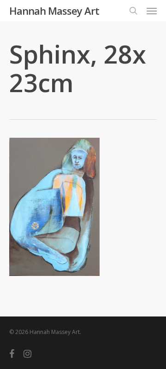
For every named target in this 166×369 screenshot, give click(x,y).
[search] (133, 11)
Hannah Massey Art (54, 11)
